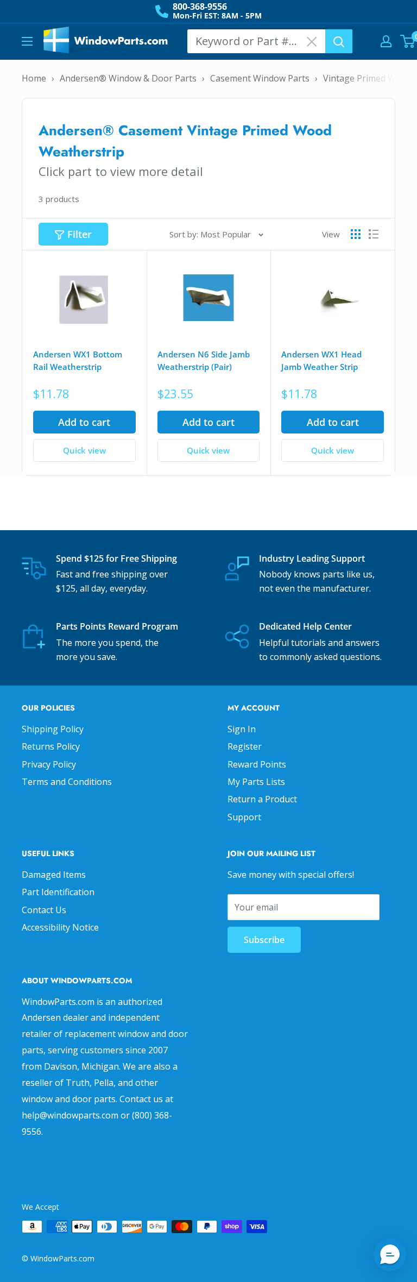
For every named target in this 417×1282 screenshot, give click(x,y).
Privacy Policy (49, 764)
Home (34, 78)
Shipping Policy (53, 729)
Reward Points (257, 764)
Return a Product (262, 799)
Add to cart (84, 422)
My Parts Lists (256, 782)
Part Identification (58, 892)
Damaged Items (54, 875)
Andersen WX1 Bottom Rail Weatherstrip (77, 360)
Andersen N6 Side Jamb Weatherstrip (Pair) (203, 360)
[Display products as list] (373, 234)
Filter (79, 234)
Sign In (242, 729)
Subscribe (264, 940)
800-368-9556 (200, 6)
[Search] (338, 41)
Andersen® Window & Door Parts (128, 78)
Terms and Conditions (67, 782)
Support (244, 817)
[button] (390, 1255)
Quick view (84, 450)
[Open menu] (27, 41)
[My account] (386, 41)
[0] (408, 41)
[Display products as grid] (356, 234)
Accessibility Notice (60, 927)
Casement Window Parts (259, 78)
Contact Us (44, 910)
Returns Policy (51, 746)
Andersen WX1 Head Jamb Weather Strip (321, 360)
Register (245, 746)
